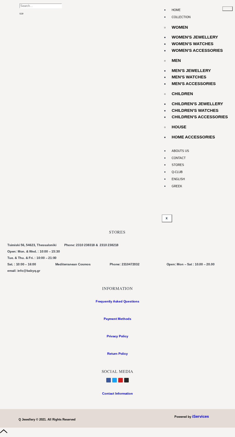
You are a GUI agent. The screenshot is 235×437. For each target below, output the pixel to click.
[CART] (14, 9)
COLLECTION (181, 17)
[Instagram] (126, 380)
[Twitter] (114, 380)
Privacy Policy (117, 336)
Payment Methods (117, 319)
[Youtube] (120, 380)
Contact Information (117, 393)
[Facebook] (108, 380)
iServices (200, 416)
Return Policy (117, 353)
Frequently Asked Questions (117, 301)
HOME (176, 10)
